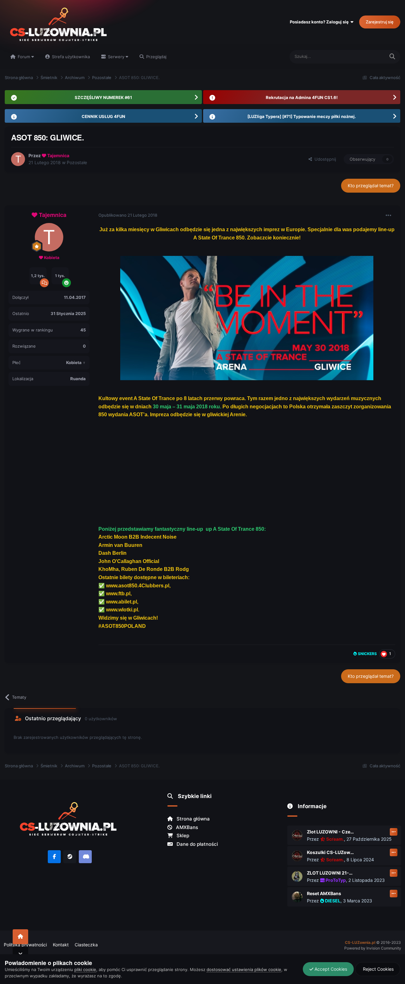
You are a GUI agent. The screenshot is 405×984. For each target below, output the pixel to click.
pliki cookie (85, 969)
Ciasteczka (86, 944)
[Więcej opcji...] (388, 215)
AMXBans (186, 827)
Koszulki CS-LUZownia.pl (330, 852)
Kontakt (61, 944)
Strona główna (192, 819)
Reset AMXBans (324, 893)
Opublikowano (127, 215)
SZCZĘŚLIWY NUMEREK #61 (103, 97)
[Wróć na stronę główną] (20, 936)
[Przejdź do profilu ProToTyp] (297, 876)
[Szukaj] (392, 57)
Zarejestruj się (380, 21)
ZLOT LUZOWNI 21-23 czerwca (330, 873)
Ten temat (367, 56)
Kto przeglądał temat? (371, 185)
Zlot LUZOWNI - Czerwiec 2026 (330, 831)
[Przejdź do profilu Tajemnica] (18, 159)
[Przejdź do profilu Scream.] (297, 835)
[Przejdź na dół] (20, 954)
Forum (23, 56)
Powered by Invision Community (372, 948)
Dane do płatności (196, 844)
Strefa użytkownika (70, 56)
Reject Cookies (378, 969)
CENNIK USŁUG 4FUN (103, 116)
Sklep (182, 835)
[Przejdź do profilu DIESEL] (297, 897)
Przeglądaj (155, 56)
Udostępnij (324, 159)
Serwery (116, 56)
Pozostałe (77, 162)
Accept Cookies (330, 969)
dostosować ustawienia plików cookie (244, 969)
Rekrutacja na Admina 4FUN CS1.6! (302, 97)
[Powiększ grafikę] (246, 317)
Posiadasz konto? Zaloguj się (320, 21)
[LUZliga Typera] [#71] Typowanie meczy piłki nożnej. (301, 116)
